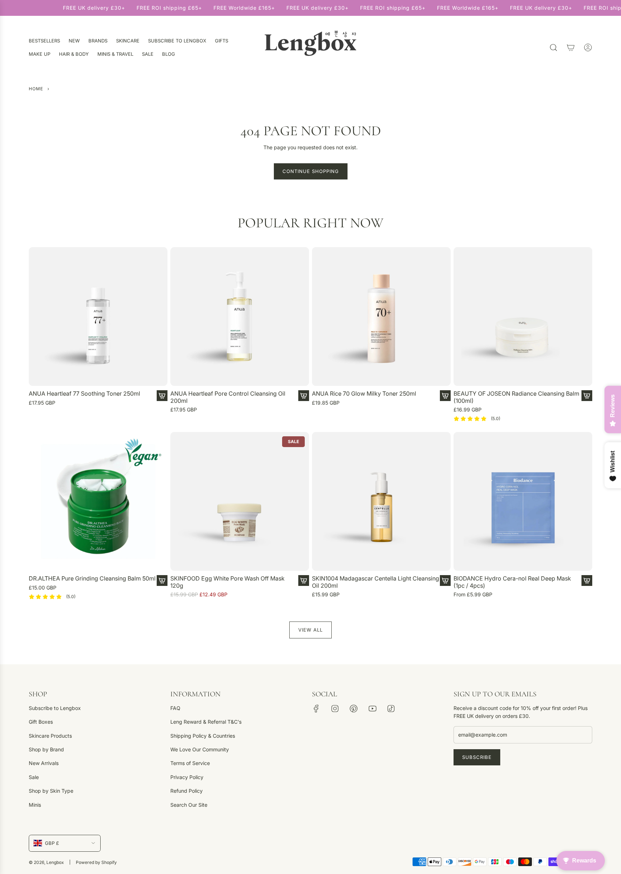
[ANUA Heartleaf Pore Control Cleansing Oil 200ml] (239, 316)
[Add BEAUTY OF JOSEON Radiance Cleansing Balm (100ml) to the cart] (586, 395)
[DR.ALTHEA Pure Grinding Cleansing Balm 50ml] (98, 501)
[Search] (553, 47)
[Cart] (570, 47)
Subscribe (477, 757)
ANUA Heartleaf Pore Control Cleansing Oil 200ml (227, 397)
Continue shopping (310, 171)
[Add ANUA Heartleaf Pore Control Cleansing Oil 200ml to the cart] (303, 395)
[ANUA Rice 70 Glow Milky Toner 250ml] (381, 316)
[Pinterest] (353, 708)
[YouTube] (372, 708)
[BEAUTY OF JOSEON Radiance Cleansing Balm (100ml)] (523, 316)
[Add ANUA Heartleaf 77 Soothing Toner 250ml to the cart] (162, 395)
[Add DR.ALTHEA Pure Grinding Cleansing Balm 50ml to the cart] (162, 580)
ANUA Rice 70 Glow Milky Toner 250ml (364, 393)
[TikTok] (391, 708)
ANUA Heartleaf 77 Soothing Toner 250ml (84, 393)
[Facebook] (316, 708)
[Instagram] (335, 708)
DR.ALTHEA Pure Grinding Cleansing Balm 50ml (92, 578)
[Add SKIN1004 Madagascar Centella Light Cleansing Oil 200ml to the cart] (445, 580)
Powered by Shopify (96, 862)
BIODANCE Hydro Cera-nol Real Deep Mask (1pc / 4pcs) (512, 582)
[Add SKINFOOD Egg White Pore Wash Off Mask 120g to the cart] (303, 580)
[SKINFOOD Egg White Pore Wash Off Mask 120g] (239, 501)
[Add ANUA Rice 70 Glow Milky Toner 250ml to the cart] (445, 395)
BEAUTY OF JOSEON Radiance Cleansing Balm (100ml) (516, 397)
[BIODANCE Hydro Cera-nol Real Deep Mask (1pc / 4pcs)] (523, 501)
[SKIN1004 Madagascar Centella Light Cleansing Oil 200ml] (381, 501)
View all (310, 630)
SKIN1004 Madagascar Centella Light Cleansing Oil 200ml (375, 582)
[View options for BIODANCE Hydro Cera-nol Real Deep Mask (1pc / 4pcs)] (586, 580)
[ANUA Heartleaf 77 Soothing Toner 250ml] (98, 316)
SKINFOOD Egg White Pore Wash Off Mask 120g (227, 582)
